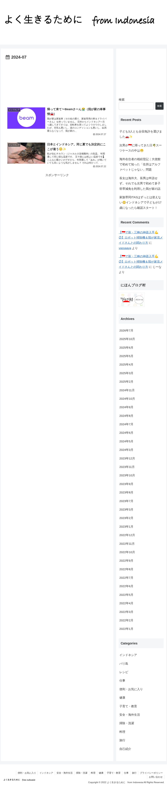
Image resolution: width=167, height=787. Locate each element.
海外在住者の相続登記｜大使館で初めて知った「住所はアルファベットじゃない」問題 (139, 164)
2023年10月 (127, 475)
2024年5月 (126, 441)
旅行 (122, 740)
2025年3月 (126, 373)
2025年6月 (126, 347)
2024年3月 (126, 449)
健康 (122, 697)
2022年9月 (126, 560)
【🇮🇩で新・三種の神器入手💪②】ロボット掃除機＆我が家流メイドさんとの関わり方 (141, 238)
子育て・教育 (128, 706)
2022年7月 (126, 577)
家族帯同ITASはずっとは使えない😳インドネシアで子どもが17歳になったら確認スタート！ (140, 202)
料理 (122, 731)
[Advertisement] (57, 81)
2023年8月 (126, 492)
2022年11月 (127, 543)
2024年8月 (126, 415)
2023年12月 (127, 458)
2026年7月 (126, 330)
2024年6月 (126, 432)
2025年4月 (126, 364)
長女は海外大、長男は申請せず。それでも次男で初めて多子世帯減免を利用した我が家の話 (139, 183)
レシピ (123, 672)
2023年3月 (126, 509)
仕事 (122, 680)
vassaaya (125, 248)
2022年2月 (126, 620)
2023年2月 (126, 518)
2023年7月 (126, 501)
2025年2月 (126, 381)
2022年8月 (126, 569)
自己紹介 (125, 749)
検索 (122, 99)
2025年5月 (126, 356)
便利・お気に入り (131, 689)
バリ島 (123, 663)
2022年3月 (126, 612)
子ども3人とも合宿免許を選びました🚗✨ (140, 134)
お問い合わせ (156, 777)
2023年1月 (126, 526)
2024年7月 (126, 424)
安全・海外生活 (129, 714)
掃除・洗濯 (126, 723)
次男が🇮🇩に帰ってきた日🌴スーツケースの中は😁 (140, 148)
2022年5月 (126, 594)
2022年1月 (126, 628)
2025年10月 (127, 339)
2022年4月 (126, 603)
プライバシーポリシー (151, 773)
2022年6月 (126, 586)
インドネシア (128, 655)
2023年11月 (127, 467)
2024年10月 (127, 398)
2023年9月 (126, 484)
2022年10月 (127, 552)
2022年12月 (127, 535)
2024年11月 (127, 390)
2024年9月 (126, 407)
